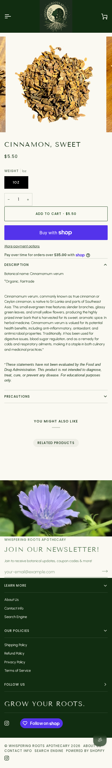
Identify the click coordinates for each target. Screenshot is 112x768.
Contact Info (13, 608)
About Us (11, 600)
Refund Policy (14, 653)
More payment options (22, 246)
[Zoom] (18, 122)
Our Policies (16, 630)
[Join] (103, 571)
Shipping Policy (15, 645)
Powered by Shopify (85, 750)
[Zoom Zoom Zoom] (56, 84)
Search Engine (15, 617)
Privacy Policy (14, 662)
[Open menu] (12, 16)
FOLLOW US (14, 684)
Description (16, 264)
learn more (15, 585)
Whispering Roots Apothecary (39, 745)
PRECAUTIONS (17, 396)
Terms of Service (17, 670)
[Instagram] (6, 723)
